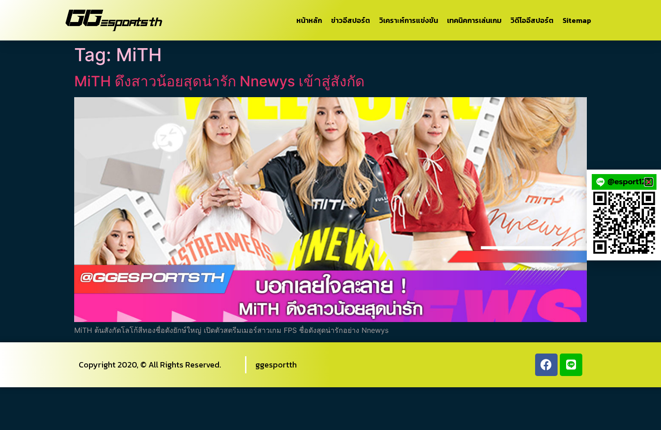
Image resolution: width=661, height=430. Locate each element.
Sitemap (577, 20)
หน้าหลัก (309, 20)
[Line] (571, 365)
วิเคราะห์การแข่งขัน (408, 20)
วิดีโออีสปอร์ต (532, 20)
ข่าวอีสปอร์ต (350, 20)
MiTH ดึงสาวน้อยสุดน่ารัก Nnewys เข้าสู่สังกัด (219, 81)
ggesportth (276, 364)
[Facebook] (546, 365)
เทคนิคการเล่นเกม (474, 20)
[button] (648, 182)
